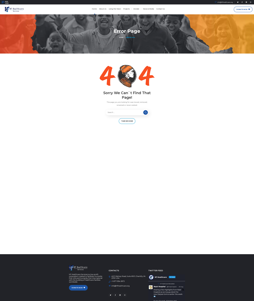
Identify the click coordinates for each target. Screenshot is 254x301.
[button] (243, 9)
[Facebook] (242, 2)
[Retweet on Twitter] (158, 283)
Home (121, 37)
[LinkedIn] (246, 2)
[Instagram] (251, 2)
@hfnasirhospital (172, 286)
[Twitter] (238, 2)
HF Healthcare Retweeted (167, 283)
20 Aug (181, 286)
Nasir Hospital (159, 287)
